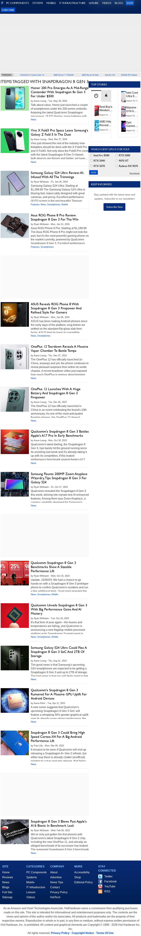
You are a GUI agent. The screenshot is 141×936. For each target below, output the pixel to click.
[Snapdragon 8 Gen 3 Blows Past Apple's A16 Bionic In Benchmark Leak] (15, 831)
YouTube (109, 886)
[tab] (96, 96)
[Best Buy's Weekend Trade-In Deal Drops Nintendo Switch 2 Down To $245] (97, 110)
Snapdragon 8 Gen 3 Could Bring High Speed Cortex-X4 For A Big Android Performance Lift (58, 736)
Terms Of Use (105, 933)
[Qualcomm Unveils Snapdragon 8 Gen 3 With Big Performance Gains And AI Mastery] (15, 615)
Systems (31, 877)
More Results (134, 173)
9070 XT (123, 160)
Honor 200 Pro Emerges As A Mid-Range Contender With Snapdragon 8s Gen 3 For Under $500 (60, 92)
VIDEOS (106, 3)
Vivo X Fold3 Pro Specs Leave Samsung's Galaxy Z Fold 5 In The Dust (59, 132)
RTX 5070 (99, 166)
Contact (55, 887)
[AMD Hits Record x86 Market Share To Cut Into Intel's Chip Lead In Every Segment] (97, 125)
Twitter (108, 876)
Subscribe (8, 9)
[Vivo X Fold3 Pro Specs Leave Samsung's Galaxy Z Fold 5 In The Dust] (15, 140)
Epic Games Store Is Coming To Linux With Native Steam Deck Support (132, 124)
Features (35, 204)
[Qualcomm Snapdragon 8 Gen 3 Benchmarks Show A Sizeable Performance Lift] (15, 573)
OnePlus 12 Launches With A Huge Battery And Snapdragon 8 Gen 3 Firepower (55, 393)
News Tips (56, 882)
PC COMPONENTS (17, 3)
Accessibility (82, 872)
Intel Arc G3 (110, 74)
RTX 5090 (99, 160)
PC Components (36, 872)
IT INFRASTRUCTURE (72, 3)
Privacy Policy (59, 892)
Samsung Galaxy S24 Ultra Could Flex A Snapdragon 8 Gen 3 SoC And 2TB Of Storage (59, 652)
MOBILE (51, 3)
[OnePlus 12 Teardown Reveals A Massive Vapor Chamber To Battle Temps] (15, 357)
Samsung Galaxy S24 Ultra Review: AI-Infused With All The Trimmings (57, 175)
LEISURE (94, 3)
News (33, 119)
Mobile (64, 204)
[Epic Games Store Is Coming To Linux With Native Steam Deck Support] (123, 126)
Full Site (7, 892)
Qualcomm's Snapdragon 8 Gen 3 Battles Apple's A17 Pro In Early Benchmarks (60, 433)
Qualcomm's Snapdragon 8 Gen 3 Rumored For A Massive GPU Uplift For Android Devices (59, 694)
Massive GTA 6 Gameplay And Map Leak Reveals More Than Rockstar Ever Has (132, 109)
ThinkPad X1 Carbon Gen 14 (32, 74)
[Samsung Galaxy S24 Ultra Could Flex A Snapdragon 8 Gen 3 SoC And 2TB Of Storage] (15, 658)
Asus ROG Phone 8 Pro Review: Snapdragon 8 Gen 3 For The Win (54, 217)
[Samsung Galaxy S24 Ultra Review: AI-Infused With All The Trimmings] (15, 183)
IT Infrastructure (35, 887)
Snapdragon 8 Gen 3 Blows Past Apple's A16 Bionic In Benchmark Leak (59, 823)
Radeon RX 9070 (128, 166)
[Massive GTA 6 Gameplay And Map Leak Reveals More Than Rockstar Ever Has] (123, 111)
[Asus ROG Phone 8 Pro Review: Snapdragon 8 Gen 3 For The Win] (15, 225)
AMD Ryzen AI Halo (90, 74)
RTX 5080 (124, 155)
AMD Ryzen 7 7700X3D (64, 74)
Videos (30, 897)
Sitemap (7, 897)
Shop (130, 3)
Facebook (110, 881)
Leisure (30, 892)
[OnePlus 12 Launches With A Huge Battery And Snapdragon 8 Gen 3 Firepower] (15, 399)
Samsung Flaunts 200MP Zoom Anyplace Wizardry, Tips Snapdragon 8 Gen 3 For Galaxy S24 (59, 478)
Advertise (56, 877)
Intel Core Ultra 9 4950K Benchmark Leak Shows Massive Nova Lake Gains (133, 94)
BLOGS (119, 3)
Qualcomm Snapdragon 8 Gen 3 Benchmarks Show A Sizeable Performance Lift (53, 567)
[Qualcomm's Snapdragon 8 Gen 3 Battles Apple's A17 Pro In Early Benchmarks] (15, 442)
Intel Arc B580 (101, 155)
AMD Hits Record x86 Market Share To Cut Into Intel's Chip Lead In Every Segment (106, 123)
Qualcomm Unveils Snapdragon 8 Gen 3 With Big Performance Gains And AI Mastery (59, 609)
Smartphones (53, 204)
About (53, 872)
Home (6, 872)
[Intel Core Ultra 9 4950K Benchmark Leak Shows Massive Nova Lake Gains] (123, 96)
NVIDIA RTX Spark (129, 74)
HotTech (55, 897)
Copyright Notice (83, 933)
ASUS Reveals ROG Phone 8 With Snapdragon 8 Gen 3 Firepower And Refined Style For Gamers (56, 308)
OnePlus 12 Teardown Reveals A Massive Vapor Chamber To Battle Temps (59, 348)
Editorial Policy (83, 882)
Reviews (7, 877)
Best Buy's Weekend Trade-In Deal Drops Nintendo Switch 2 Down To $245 (105, 108)
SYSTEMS (37, 3)
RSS (107, 891)
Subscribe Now (114, 207)
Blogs (5, 887)
